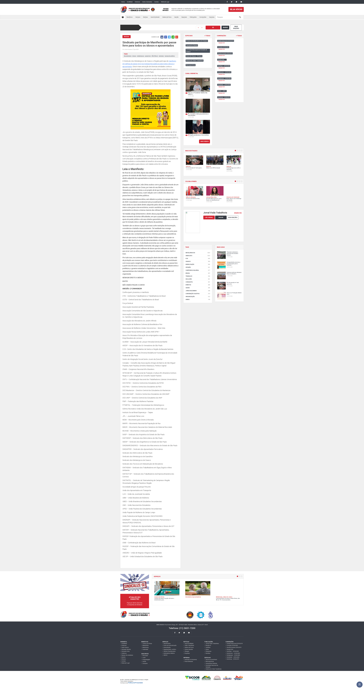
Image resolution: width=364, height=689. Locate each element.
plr (198, 258)
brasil (198, 273)
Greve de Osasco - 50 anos (194, 56)
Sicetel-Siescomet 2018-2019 (235, 643)
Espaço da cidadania (127, 655)
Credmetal (145, 649)
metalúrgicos (140, 56)
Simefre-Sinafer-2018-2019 (234, 647)
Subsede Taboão (126, 649)
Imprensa (211, 17)
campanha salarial (198, 270)
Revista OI (208, 645)
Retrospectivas (190, 65)
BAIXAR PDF (222, 43)
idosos (134, 56)
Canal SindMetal (189, 643)
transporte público (170, 56)
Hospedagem (146, 659)
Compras (144, 663)
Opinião (176, 17)
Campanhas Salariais (211, 663)
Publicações (193, 17)
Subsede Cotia (125, 651)
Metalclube (145, 645)
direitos (198, 285)
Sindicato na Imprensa (191, 659)
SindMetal (130, 2)
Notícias (145, 17)
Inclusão (198, 279)
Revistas (208, 653)
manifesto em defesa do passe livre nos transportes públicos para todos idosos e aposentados (149, 64)
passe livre (148, 56)
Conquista (198, 282)
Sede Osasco (125, 647)
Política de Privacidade (135, 683)
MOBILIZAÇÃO (198, 264)
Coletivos (124, 653)
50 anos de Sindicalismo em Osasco (196, 41)
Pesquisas (208, 651)
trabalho (198, 276)
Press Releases (189, 661)
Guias (207, 649)
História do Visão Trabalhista (194, 60)
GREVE (198, 299)
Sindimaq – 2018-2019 (233, 659)
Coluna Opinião (189, 649)
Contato (156, 2)
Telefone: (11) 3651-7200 (182, 628)
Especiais (184, 17)
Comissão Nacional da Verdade (212, 666)
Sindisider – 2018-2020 (233, 657)
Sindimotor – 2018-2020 (233, 653)
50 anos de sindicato (211, 659)
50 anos (123, 659)
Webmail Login (165, 2)
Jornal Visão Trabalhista (212, 643)
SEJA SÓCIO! (236, 9)
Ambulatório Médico (169, 653)
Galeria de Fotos (166, 17)
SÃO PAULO (154, 56)
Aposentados (127, 56)
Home (123, 2)
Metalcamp (145, 647)
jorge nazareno (198, 290)
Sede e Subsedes (147, 2)
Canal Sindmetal (155, 17)
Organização (198, 296)
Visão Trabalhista (189, 645)
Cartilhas (208, 647)
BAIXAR (225, 27)
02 (213, 27)
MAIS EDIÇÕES (236, 27)
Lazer (144, 657)
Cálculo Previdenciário (170, 651)
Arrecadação (167, 647)
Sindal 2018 (230, 649)
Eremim (123, 657)
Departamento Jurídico (170, 649)
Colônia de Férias (147, 643)
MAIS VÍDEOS (204, 141)
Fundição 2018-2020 (232, 645)
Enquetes (187, 653)
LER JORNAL (209, 217)
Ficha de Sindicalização (170, 645)
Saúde (198, 287)
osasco (198, 261)
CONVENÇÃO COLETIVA (198, 293)
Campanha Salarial (191, 45)
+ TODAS (207, 35)
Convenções (202, 17)
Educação (145, 655)
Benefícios (130, 17)
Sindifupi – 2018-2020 (233, 651)
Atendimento (167, 643)
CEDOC (165, 655)
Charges (187, 651)
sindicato (161, 56)
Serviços (137, 17)
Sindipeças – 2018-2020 (233, 655)
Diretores (137, 2)
